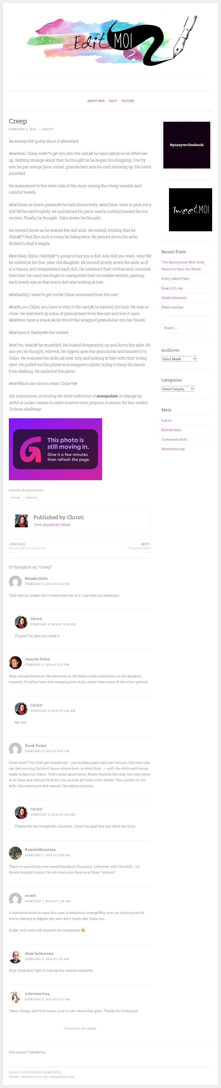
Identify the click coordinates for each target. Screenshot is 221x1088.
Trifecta (31, 497)
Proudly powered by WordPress (35, 1072)
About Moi (95, 100)
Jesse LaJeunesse (39, 953)
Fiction (128, 100)
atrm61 (30, 895)
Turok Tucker (36, 745)
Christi (47, 129)
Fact (113, 100)
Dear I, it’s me (172, 288)
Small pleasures (174, 297)
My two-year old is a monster (27, 546)
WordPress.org (173, 449)
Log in (166, 420)
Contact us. (37, 1052)
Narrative (34, 490)
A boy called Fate (175, 278)
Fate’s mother (172, 307)
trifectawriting (37, 993)
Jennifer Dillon (37, 659)
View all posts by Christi (51, 524)
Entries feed (171, 429)
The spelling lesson (139, 546)
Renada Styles (36, 578)
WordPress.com (61, 1077)
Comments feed (174, 439)
